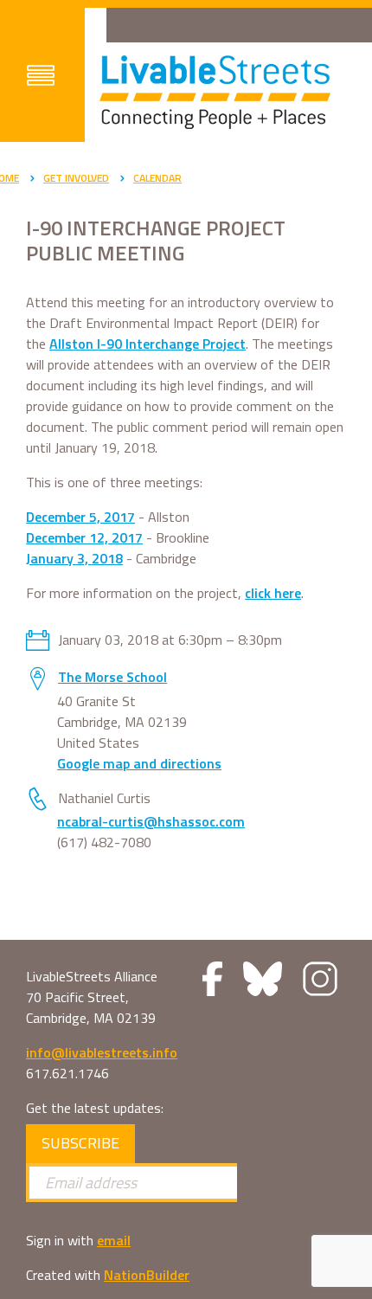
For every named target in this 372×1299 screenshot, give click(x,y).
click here (273, 592)
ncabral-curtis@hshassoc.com (151, 821)
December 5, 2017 (80, 516)
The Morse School (112, 676)
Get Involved (76, 178)
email (114, 1240)
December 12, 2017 (84, 537)
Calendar (157, 178)
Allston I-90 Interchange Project (147, 343)
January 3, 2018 (74, 558)
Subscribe (80, 1142)
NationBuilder (146, 1274)
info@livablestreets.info (101, 1052)
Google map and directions (139, 763)
